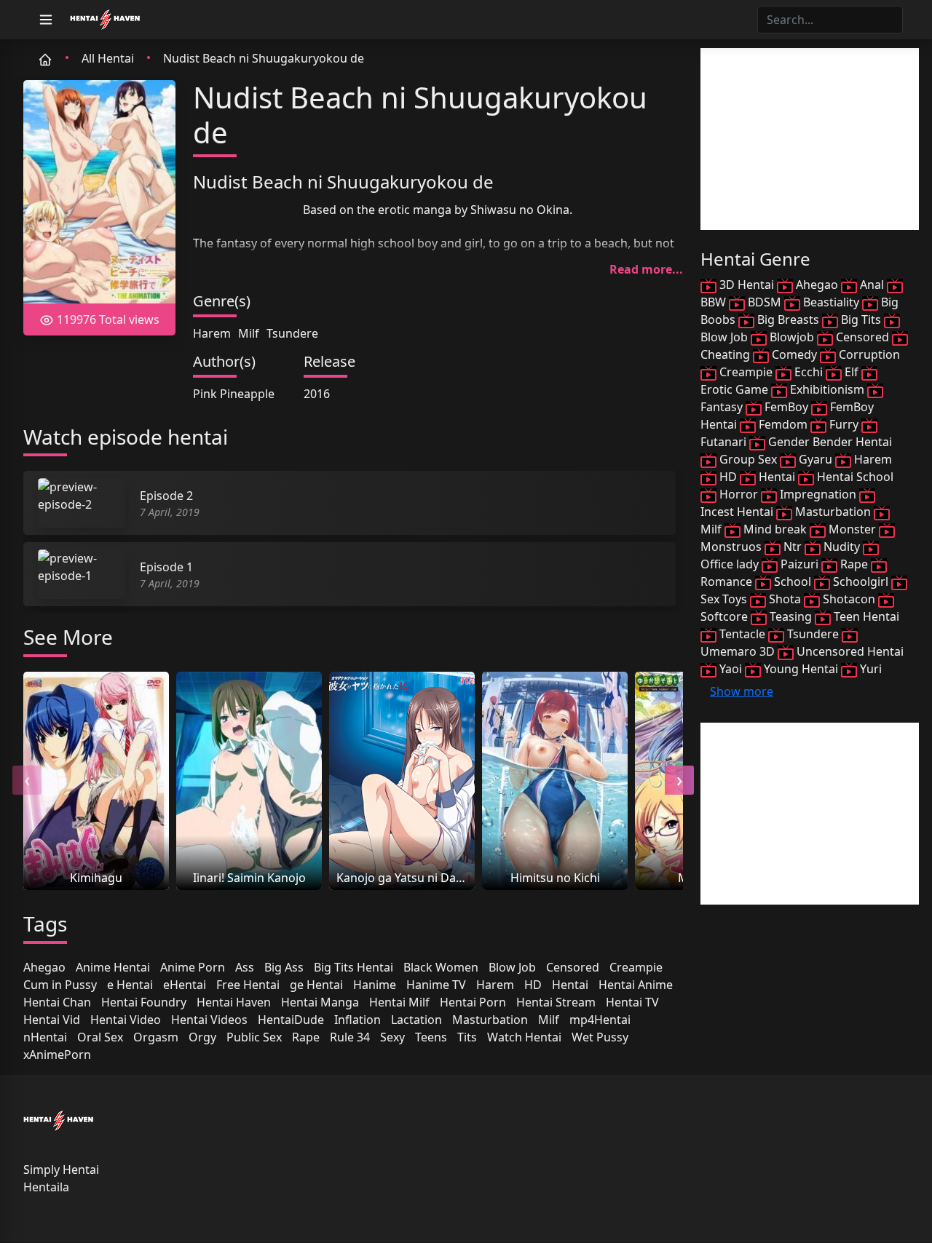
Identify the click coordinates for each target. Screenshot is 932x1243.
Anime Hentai (113, 967)
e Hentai (130, 985)
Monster (852, 529)
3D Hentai (746, 285)
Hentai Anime (636, 985)
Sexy (392, 1037)
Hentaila (46, 1187)
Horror (738, 494)
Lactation (416, 1020)
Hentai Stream (556, 1002)
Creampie (636, 967)
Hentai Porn (473, 1002)
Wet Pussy (600, 1037)
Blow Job (512, 967)
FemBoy (786, 407)
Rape (306, 1037)
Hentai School (853, 477)
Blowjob (792, 337)
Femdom (783, 424)
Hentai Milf (399, 1002)
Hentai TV (632, 1002)
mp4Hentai (600, 1020)
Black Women (440, 967)
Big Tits (861, 319)
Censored (572, 967)
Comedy (794, 354)
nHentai (45, 1037)
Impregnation (818, 494)
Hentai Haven (234, 1002)
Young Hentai (801, 669)
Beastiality (831, 302)
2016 (317, 394)
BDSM (764, 302)
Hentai (570, 985)
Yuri (869, 669)
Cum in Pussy (60, 985)
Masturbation (490, 1020)
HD (533, 985)
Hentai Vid (51, 1020)
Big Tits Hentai (353, 967)
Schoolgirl (860, 581)
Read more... (646, 269)
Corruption (868, 354)
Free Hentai (248, 985)
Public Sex (254, 1037)
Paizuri (799, 564)
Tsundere (292, 333)
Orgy (202, 1037)
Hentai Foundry (143, 1002)
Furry (843, 424)
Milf (248, 333)
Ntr (793, 547)
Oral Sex (100, 1037)
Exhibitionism (827, 389)
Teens (431, 1037)
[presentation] (27, 780)
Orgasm (155, 1037)
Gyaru (815, 459)
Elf (851, 372)
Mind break (775, 529)
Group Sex (748, 459)
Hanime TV (436, 985)
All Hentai (108, 58)
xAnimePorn (57, 1055)
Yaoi (730, 669)
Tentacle (742, 634)
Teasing (791, 616)
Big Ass (284, 967)
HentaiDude (291, 1020)
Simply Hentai (61, 1169)
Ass (244, 967)
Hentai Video (125, 1020)
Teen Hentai (865, 616)
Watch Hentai (524, 1037)
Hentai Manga (320, 1002)
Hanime (374, 985)
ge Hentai (316, 985)
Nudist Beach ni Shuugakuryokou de (263, 58)
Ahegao (44, 967)
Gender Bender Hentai (828, 442)
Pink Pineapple (234, 394)
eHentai (184, 985)
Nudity (842, 547)
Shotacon (849, 599)
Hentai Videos (209, 1020)
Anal (872, 285)
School (792, 581)
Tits (467, 1037)
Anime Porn (192, 967)
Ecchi (808, 372)
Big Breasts (788, 319)
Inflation (357, 1020)
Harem (212, 333)
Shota (785, 599)
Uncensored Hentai (849, 651)
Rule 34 (350, 1037)
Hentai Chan (57, 1002)
